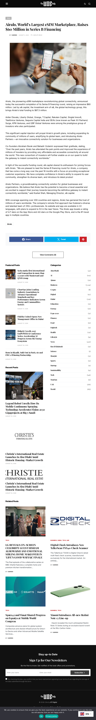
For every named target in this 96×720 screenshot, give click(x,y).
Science (53, 351)
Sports (53, 361)
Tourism (53, 380)
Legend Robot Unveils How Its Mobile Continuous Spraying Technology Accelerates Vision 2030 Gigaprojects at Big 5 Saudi (25, 408)
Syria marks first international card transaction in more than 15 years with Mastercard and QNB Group (31, 274)
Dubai (52, 299)
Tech (8, 18)
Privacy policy (51, 716)
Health (53, 332)
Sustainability (55, 370)
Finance (53, 318)
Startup (53, 365)
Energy (53, 308)
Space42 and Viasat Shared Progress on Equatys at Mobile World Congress (26, 618)
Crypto (53, 289)
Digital (53, 294)
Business (53, 285)
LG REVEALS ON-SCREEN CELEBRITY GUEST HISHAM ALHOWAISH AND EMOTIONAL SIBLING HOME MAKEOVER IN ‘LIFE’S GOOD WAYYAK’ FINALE (24, 551)
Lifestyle (53, 337)
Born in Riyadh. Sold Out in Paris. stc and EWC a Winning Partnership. (24, 353)
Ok (41, 716)
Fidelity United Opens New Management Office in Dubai (31, 317)
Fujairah (53, 327)
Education (54, 304)
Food (52, 323)
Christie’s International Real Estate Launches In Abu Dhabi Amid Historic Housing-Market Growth (25, 457)
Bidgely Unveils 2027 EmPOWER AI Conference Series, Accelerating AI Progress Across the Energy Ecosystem (30, 336)
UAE (52, 384)
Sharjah (53, 356)
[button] (7, 3)
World (52, 389)
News (52, 342)
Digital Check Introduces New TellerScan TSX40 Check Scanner (69, 546)
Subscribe (78, 672)
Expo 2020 (54, 313)
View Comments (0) (48, 255)
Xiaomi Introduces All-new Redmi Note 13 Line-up (69, 616)
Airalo (9, 224)
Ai (51, 275)
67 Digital (53, 702)
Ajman (53, 280)
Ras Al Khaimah (56, 346)
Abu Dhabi (54, 271)
